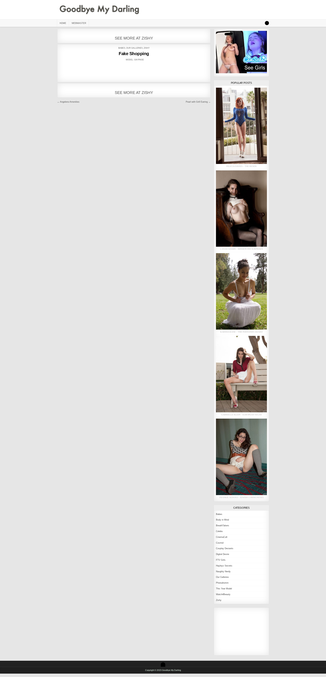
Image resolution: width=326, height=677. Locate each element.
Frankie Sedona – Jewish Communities (241, 497)
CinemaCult (221, 537)
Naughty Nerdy (223, 571)
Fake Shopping (134, 53)
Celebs (219, 531)
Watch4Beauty (223, 594)
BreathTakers (222, 525)
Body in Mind (222, 519)
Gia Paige (139, 59)
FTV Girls (220, 560)
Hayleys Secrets (224, 565)
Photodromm (222, 583)
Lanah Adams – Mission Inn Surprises (241, 249)
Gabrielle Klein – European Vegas (241, 414)
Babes (121, 48)
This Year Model (224, 588)
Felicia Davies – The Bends (241, 166)
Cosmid (219, 543)
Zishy (147, 48)
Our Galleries (134, 48)
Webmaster (79, 23)
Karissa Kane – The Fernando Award (241, 332)
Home (63, 23)
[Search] (267, 23)
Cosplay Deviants (224, 548)
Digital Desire (222, 554)
